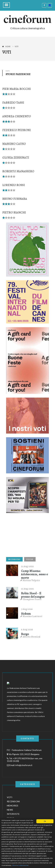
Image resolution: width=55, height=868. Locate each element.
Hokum (26, 613)
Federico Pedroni (16, 130)
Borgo (25, 634)
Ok (45, 821)
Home (7, 46)
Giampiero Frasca (32, 599)
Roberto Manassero (18, 171)
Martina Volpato (31, 580)
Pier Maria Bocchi (16, 89)
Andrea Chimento (16, 116)
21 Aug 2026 (27, 566)
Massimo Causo (14, 144)
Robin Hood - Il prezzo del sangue (32, 595)
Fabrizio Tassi (13, 102)
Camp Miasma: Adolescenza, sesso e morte (34, 574)
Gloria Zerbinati (15, 157)
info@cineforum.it (23, 765)
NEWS (10, 809)
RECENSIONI (14, 559)
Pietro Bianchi (14, 212)
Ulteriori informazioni (20, 865)
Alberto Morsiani (31, 637)
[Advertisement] (29, 536)
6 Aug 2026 (27, 629)
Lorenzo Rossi (13, 185)
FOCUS (29, 559)
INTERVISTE (13, 814)
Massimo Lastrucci (32, 616)
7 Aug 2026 (27, 609)
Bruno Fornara (14, 199)
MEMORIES (12, 805)
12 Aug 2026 (27, 589)
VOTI (9, 797)
